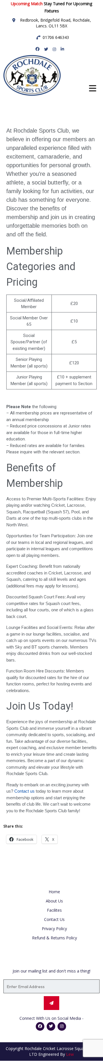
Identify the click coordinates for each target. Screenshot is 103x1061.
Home (54, 891)
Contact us (24, 791)
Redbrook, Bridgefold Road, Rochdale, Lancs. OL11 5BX (55, 23)
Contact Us (54, 919)
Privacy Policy (54, 928)
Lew (70, 1054)
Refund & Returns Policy (54, 938)
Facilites (54, 910)
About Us (54, 901)
